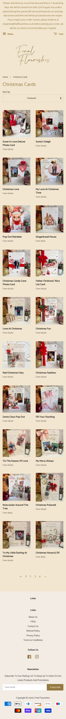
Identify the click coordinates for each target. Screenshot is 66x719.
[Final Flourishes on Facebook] (29, 658)
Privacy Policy (33, 635)
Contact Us (33, 626)
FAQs (33, 621)
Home (5, 77)
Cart (60, 34)
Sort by (6, 92)
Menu (10, 34)
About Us (33, 617)
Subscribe (55, 687)
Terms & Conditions (33, 640)
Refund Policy (33, 631)
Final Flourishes (42, 698)
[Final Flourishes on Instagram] (37, 658)
